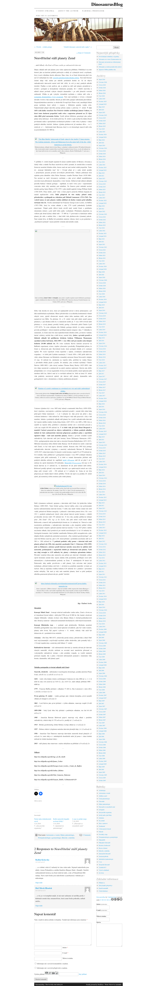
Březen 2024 (102, 159)
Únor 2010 (102, 624)
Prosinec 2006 (103, 728)
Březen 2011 (102, 588)
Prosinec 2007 (103, 695)
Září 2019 (101, 307)
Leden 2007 (102, 725)
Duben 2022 (102, 222)
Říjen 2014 (102, 470)
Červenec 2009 (103, 643)
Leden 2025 (102, 132)
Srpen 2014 (102, 475)
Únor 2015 (102, 459)
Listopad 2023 (103, 170)
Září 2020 (101, 274)
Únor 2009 (102, 657)
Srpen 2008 (102, 673)
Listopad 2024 (103, 137)
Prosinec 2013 (103, 497)
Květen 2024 (102, 154)
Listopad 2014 (103, 467)
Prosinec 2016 (103, 398)
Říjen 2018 (102, 338)
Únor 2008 (102, 690)
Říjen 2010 (102, 602)
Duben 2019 (102, 321)
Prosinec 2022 (103, 200)
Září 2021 (101, 241)
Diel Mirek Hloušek (43, 888)
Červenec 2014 (103, 478)
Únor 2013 (102, 525)
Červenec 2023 (103, 181)
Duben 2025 (102, 123)
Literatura (101, 818)
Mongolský (73, 463)
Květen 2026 (102, 88)
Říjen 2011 (102, 569)
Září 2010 (101, 604)
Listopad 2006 (103, 731)
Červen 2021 (102, 250)
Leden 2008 (102, 692)
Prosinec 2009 (103, 629)
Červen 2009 (102, 646)
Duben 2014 (102, 486)
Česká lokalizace (103, 891)
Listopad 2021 (103, 236)
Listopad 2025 (103, 104)
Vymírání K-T (102, 867)
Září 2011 (101, 571)
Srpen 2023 (102, 178)
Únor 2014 (102, 492)
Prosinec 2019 (103, 299)
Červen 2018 (102, 349)
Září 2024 (101, 143)
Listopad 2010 (103, 599)
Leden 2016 (102, 428)
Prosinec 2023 (103, 167)
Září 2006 (101, 736)
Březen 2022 (102, 225)
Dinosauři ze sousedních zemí (107, 807)
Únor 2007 (102, 723)
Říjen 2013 (102, 503)
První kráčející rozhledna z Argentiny (109, 56)
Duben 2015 (102, 453)
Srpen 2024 (102, 145)
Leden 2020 (102, 296)
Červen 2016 (102, 415)
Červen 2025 (102, 118)
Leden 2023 (102, 198)
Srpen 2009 (102, 640)
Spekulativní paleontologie (106, 859)
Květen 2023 (102, 187)
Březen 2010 (102, 621)
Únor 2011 (102, 591)
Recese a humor (103, 848)
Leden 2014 (102, 494)
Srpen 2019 (102, 310)
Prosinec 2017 (103, 365)
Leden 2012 (102, 560)
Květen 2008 (102, 681)
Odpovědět (38, 883)
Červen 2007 (102, 712)
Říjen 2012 (102, 536)
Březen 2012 (102, 555)
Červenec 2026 (103, 82)
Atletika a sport (103, 796)
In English (101, 810)
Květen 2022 (102, 219)
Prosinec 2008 (103, 662)
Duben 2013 (102, 519)
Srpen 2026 (102, 79)
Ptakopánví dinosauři (104, 843)
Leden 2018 (102, 362)
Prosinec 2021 (103, 233)
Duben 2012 (102, 552)
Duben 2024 (102, 156)
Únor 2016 (102, 426)
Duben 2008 (102, 684)
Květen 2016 (102, 417)
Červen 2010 (102, 613)
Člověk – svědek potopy (43, 47)
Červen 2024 (102, 151)
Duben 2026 (102, 90)
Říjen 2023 (102, 173)
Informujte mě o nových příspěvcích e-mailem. (52, 968)
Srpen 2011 (102, 574)
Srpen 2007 (102, 706)
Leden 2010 (102, 626)
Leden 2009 (102, 659)
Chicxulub (101, 801)
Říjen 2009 (102, 635)
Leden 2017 (102, 395)
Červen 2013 (102, 514)
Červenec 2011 (103, 577)
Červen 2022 (102, 217)
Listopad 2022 (103, 203)
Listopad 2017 (103, 368)
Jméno (65, 947)
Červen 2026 (102, 85)
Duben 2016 (102, 420)
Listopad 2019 (103, 302)
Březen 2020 (102, 291)
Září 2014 (101, 472)
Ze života (101, 873)
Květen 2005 (102, 780)
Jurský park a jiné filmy (105, 815)
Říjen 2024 (102, 140)
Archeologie (102, 790)
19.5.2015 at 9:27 (40, 862)
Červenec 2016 (103, 412)
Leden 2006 (102, 758)
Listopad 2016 (103, 401)
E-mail (65, 953)
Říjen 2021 (102, 239)
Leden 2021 (102, 263)
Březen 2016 (102, 423)
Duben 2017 (102, 387)
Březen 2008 (102, 687)
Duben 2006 (102, 750)
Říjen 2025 (102, 107)
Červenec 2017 (103, 379)
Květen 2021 (102, 252)
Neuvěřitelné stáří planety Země (54, 58)
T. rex (100, 862)
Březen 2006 (102, 753)
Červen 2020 (102, 283)
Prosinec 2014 (103, 464)
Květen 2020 (102, 285)
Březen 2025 (102, 126)
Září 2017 (101, 373)
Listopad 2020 (103, 269)
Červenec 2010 (103, 610)
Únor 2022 (102, 228)
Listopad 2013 (103, 500)
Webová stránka (68, 958)
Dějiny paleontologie (67, 835)
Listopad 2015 (103, 434)
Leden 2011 (102, 593)
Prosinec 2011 (103, 563)
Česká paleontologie (104, 799)
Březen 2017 (102, 390)
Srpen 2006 (102, 739)
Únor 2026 (102, 96)
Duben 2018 (102, 354)
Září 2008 (101, 670)
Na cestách (102, 821)
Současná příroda (103, 856)
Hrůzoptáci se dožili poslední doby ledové (110, 67)
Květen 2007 (102, 714)
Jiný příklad (83, 974)
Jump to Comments (84, 53)
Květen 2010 (102, 615)
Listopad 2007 (103, 698)
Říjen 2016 (102, 404)
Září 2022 (101, 209)
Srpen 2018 (102, 343)
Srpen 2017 (102, 376)
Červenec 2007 (103, 709)
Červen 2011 (102, 580)
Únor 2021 (102, 261)
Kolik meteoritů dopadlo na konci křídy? (61, 820)
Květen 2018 (102, 351)
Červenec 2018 (103, 346)
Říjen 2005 (102, 767)
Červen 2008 (102, 679)
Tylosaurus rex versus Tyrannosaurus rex (110, 59)
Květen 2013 (102, 516)
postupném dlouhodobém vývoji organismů (48, 97)
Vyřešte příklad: (39, 974)
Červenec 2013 (103, 511)
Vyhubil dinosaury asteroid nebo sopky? (78, 47)
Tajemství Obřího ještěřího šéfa (107, 69)
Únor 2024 (102, 162)
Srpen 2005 (102, 772)
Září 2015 (101, 439)
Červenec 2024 (103, 148)
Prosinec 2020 (103, 266)
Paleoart (101, 832)
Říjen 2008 (102, 668)
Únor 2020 (102, 294)
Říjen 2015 (102, 437)
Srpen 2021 (102, 244)
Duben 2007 (102, 717)
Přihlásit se (102, 883)
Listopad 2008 (103, 665)
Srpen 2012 (102, 541)
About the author (68, 11)
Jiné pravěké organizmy (105, 812)
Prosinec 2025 (103, 101)
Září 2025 (101, 110)
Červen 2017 (102, 382)
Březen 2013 (102, 522)
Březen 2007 (102, 720)
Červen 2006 (102, 745)
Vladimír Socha (111, 897)
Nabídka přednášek (93, 11)
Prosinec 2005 (103, 761)
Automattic (118, 984)
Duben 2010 (102, 618)
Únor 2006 (102, 756)
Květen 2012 (102, 549)
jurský (68, 460)
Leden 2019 (102, 329)
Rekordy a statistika (68, 838)
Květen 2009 (102, 648)
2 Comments (86, 835)
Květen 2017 (102, 384)
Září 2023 (101, 176)
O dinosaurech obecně (105, 829)
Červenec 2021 (103, 247)
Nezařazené (102, 826)
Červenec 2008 (103, 676)
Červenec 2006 (103, 742)
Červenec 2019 (103, 313)
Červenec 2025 (103, 115)
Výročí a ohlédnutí (104, 870)
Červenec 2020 (103, 280)
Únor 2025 (102, 129)
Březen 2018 (102, 357)
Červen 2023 (102, 184)
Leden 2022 (102, 230)
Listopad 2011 (103, 566)
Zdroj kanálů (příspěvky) (105, 885)
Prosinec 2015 (103, 431)
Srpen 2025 (102, 112)
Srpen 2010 (102, 607)
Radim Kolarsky (42, 859)
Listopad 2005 (103, 764)
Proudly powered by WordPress (95, 984)
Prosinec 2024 (103, 134)
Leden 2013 (102, 527)
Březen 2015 (102, 456)
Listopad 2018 (103, 335)
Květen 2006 (102, 747)
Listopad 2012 (103, 533)
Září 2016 (101, 406)
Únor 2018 (102, 360)
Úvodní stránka (45, 11)
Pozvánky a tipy (103, 834)
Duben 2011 (102, 585)
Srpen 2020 (102, 277)
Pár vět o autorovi (47, 15)
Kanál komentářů (103, 888)
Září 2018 (101, 340)
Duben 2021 (102, 255)
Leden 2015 (102, 461)
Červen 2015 (102, 448)
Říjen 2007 (102, 701)
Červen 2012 (102, 547)
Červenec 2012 (103, 544)
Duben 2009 (102, 651)
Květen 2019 (102, 318)
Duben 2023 (102, 189)
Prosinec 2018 (103, 332)
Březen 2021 (102, 258)
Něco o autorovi (103, 823)
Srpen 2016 (102, 409)
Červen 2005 (102, 778)
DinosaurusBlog (107, 4)
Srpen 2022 (102, 211)
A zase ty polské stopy (79, 819)
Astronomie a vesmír (53, 835)
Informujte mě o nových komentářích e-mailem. (52, 964)
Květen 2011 (102, 582)
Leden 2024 (102, 165)
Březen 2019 (102, 324)
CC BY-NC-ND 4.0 (105, 900)
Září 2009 (101, 637)
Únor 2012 (102, 558)
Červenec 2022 (103, 214)
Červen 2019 (102, 316)
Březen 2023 (102, 192)
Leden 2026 (102, 99)
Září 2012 (101, 538)
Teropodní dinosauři (104, 864)
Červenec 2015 (103, 445)
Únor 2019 (102, 327)
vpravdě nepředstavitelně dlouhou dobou (66, 78)
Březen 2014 (102, 489)
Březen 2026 (102, 93)
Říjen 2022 (102, 206)
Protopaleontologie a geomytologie (49, 838)
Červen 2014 (102, 481)
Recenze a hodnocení (104, 845)
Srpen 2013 (102, 508)
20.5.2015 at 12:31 (40, 890)
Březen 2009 (102, 654)
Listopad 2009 (103, 632)
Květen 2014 (102, 483)
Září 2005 (101, 769)
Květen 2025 (102, 121)
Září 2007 (101, 703)
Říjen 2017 (102, 371)
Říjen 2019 (102, 305)
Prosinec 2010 (103, 596)
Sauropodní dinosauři (104, 854)
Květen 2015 (102, 450)
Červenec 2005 (103, 775)
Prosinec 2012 (103, 530)
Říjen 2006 (102, 734)
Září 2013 (101, 505)
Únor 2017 (102, 393)
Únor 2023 (102, 195)
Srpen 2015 (102, 442)
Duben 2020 (102, 288)
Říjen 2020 (102, 272)
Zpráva (98, 922)
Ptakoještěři (102, 840)
